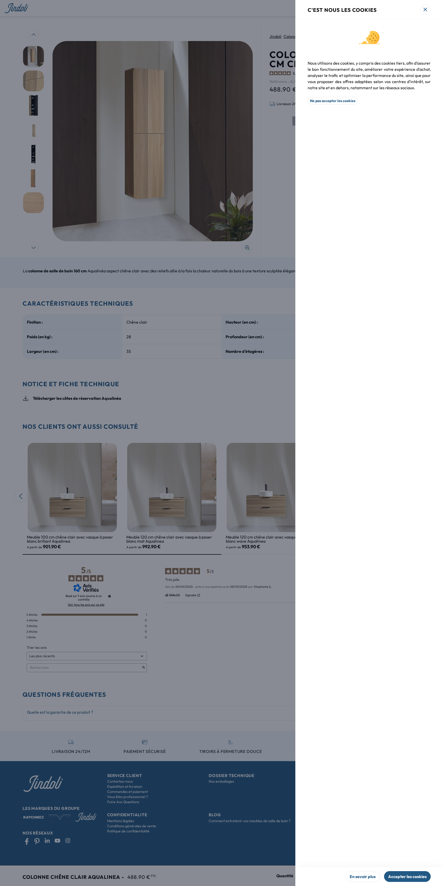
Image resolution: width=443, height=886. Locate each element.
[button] (221, 443)
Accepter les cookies (407, 876)
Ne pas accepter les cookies (332, 100)
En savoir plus (363, 876)
